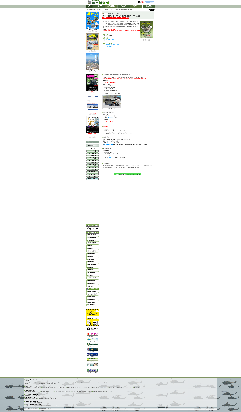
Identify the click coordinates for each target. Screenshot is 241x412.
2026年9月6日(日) (92, 71)
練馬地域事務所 (91, 261)
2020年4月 (92, 158)
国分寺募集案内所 (92, 242)
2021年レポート (62, 387)
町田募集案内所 (91, 280)
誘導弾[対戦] (68, 391)
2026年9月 (89, 382)
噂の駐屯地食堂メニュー (32, 397)
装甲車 (38, 391)
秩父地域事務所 (91, 304)
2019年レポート (78, 387)
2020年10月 (92, 172)
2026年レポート (28, 387)
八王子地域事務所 (92, 278)
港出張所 (90, 245)
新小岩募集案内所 (92, 237)
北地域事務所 (91, 259)
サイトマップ (50, 408)
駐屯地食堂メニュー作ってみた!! (32, 395)
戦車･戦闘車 (28, 391)
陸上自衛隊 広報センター (92, 361)
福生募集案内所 (91, 283)
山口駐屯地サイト (109, 46)
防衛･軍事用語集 (47, 405)
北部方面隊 (46, 398)
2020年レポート (70, 387)
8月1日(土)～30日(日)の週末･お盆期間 (93, 30)
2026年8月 (81, 382)
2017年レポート (95, 387)
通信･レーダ (109, 391)
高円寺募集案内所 (92, 264)
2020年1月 (92, 151)
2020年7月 (92, 165)
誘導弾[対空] (61, 391)
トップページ (28, 408)
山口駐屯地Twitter (108, 144)
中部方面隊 (34, 398)
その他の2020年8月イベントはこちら (128, 174)
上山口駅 (111, 157)
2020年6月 (92, 162)
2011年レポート (137, 387)
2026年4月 (50, 382)
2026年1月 (27, 382)
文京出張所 (90, 269)
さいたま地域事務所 (92, 294)
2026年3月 (43, 382)
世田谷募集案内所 (92, 251)
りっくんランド (28, 402)
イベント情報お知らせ (99, 6)
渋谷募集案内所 (91, 253)
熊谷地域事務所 (91, 296)
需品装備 (84, 391)
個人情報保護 (43, 408)
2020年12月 (92, 176)
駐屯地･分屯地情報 (38, 405)
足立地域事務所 (91, 272)
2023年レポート (45, 387)
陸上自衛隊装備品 (123, 6)
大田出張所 (90, 248)
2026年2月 (35, 382)
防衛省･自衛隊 (92, 341)
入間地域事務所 (91, 299)
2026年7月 (73, 382)
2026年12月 (112, 382)
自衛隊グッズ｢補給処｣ (92, 372)
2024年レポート (37, 387)
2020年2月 (92, 153)
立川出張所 (90, 275)
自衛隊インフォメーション (31, 383)
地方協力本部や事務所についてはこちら (92, 228)
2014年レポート (112, 387)
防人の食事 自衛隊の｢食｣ (32, 394)
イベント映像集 (55, 405)
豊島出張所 (90, 256)
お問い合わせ (36, 408)
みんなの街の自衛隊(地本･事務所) (34, 404)
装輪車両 (43, 391)
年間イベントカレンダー (32, 379)
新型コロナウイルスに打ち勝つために (47, 383)
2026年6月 (66, 382)
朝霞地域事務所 (91, 302)
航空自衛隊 (93, 356)
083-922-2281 (111, 117)
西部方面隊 (40, 398)
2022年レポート (53, 387)
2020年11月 (92, 174)
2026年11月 (104, 382)
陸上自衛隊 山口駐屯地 (109, 39)
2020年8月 (92, 167)
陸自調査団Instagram (93, 336)
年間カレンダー (92, 145)
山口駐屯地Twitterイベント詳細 (112, 44)
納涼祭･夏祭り (92, 179)
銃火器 (73, 391)
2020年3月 (92, 155)
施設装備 (90, 391)
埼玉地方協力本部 (92, 291)
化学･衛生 (78, 391)
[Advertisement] (127, 60)
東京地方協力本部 (92, 234)
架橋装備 (95, 391)
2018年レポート (87, 387)
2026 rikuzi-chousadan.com (121, 410)
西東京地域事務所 (92, 240)
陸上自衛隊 (93, 346)
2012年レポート (129, 387)
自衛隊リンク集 (28, 405)
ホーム (89, 6)
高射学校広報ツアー (38, 402)
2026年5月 (58, 382)
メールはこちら (150, 2)
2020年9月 (92, 169)
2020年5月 (92, 160)
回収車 (33, 391)
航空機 (47, 391)
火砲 (56, 391)
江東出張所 (90, 267)
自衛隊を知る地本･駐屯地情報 (111, 6)
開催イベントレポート (136, 6)
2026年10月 (96, 382)
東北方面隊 (53, 398)
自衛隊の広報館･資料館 (32, 401)
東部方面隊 (27, 398)
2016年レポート (104, 387)
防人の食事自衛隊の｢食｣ (149, 6)
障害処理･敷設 (101, 391)
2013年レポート (120, 387)
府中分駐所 (90, 286)
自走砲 (52, 391)
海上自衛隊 (93, 351)
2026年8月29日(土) (92, 51)
